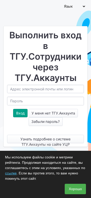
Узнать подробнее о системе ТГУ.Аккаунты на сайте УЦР (45, 140)
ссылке (11, 173)
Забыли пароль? (45, 121)
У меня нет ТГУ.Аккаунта (53, 113)
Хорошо (75, 189)
